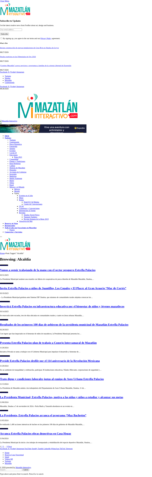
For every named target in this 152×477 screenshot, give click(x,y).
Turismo (8, 76)
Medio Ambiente (16, 178)
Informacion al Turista (27, 211)
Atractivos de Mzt (25, 221)
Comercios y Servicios (13, 232)
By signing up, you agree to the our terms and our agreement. (31, 38)
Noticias (8, 138)
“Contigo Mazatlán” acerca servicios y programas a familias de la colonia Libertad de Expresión (35, 66)
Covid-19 (13, 153)
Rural (12, 185)
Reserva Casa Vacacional (14, 455)
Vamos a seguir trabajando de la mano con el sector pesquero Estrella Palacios (47, 270)
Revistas (22, 213)
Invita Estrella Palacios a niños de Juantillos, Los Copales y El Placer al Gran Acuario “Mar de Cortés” (63, 288)
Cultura (12, 166)
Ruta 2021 (18, 157)
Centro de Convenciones (33, 204)
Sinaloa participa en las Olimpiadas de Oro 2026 (18, 57)
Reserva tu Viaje (11, 223)
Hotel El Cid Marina (31, 202)
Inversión (13, 174)
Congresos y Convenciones (29, 208)
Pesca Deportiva (16, 144)
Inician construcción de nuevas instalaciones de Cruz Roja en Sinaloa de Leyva (29, 48)
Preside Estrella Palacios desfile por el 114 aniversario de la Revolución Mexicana (50, 360)
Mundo (17, 191)
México (17, 189)
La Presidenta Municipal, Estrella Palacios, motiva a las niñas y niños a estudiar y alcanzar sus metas (61, 397)
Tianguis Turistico (30, 217)
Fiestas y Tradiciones (17, 161)
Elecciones (14, 155)
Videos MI (9, 459)
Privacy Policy (45, 38)
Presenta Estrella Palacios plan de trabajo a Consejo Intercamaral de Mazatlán (48, 342)
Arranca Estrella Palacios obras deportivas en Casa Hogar (35, 433)
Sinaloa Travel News (31, 215)
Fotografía (13, 146)
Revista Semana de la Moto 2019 (36, 219)
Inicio (7, 136)
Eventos (13, 151)
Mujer (12, 181)
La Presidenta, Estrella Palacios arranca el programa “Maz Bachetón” (43, 415)
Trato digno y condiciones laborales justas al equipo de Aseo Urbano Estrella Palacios (52, 379)
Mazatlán (8, 80)
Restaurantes (10, 226)
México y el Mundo (17, 187)
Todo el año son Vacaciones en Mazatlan (20, 228)
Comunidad (14, 159)
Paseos (12, 230)
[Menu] (1, 236)
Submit (25, 470)
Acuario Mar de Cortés (6, 283)
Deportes (13, 170)
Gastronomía (9, 82)
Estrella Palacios (5, 301)
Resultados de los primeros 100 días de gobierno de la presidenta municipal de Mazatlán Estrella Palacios (64, 324)
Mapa (21, 198)
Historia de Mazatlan (17, 168)
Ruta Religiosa (15, 164)
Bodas (21, 200)
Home (7, 453)
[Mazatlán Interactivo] (39, 121)
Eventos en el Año (26, 196)
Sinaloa (7, 78)
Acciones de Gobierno (18, 172)
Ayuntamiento (4, 265)
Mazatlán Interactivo (23, 467)
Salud (7, 457)
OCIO (21, 206)
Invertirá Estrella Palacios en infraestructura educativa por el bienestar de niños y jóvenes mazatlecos (62, 306)
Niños (12, 183)
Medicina (13, 176)
